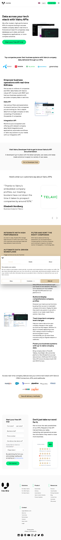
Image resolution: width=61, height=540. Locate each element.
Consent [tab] (10, 261)
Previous (52, 217)
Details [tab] (30, 261)
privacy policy (19, 458)
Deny (11, 281)
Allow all (50, 281)
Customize (29, 281)
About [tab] (50, 261)
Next (56, 217)
